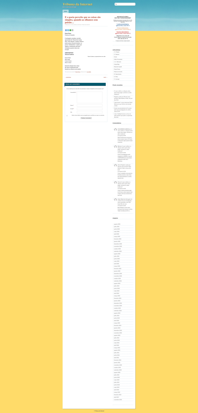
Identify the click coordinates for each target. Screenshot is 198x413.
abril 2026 (116, 234)
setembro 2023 (118, 310)
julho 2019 (116, 382)
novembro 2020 (118, 365)
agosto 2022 (117, 335)
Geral (115, 56)
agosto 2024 (117, 283)
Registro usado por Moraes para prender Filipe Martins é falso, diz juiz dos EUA (123, 98)
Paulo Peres (77, 71)
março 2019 (117, 392)
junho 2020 (117, 377)
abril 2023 (116, 320)
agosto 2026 (117, 224)
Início (65, 11)
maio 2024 (116, 290)
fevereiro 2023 (117, 325)
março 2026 (117, 236)
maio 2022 (116, 342)
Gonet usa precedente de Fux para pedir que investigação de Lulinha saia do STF (122, 110)
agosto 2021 (117, 350)
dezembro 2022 (118, 330)
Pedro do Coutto (118, 71)
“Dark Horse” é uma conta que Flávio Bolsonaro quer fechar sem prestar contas (123, 104)
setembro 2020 (118, 370)
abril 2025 (116, 263)
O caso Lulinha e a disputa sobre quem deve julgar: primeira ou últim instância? (122, 92)
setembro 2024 (118, 281)
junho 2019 (117, 384)
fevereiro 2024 (117, 298)
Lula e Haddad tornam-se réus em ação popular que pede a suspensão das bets (123, 115)
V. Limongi (116, 79)
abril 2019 (116, 389)
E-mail (72, 108)
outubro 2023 (117, 308)
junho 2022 (117, 340)
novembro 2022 (118, 332)
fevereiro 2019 (117, 394)
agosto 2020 (117, 372)
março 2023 (117, 323)
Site (71, 112)
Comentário (73, 92)
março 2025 (117, 266)
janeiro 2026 (117, 241)
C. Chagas (116, 52)
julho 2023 (116, 315)
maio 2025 (116, 261)
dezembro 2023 (118, 303)
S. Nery (116, 76)
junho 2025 (117, 258)
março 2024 (117, 295)
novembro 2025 (118, 246)
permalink (89, 71)
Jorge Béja (116, 64)
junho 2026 (117, 229)
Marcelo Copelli (118, 66)
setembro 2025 (118, 251)
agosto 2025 (117, 253)
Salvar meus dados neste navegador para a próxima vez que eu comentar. (88, 115)
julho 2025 (116, 256)
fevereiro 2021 (117, 360)
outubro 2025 (117, 248)
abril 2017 (116, 397)
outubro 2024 (117, 278)
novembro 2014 (118, 399)
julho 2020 (116, 375)
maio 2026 (116, 231)
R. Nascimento (117, 74)
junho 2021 (117, 355)
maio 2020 (116, 379)
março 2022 (117, 347)
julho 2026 (116, 226)
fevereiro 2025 (117, 268)
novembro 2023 (118, 305)
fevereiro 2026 (117, 239)
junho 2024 (117, 288)
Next (105, 77)
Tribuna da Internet (77, 4)
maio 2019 (116, 387)
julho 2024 (116, 286)
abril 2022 (116, 345)
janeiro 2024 (117, 300)
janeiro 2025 (117, 271)
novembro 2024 (118, 276)
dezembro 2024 (118, 273)
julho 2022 (116, 337)
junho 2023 (117, 318)
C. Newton (116, 54)
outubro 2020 (117, 367)
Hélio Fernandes (118, 59)
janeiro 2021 (117, 362)
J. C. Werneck (117, 61)
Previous (68, 77)
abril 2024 (116, 293)
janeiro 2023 (117, 328)
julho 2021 (116, 352)
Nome (72, 105)
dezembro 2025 (118, 243)
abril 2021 (116, 357)
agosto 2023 (117, 313)
